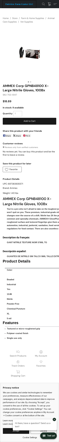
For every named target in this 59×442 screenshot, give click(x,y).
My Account (41, 355)
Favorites (41, 365)
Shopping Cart (18, 375)
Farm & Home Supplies (32, 18)
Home (6, 18)
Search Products (18, 355)
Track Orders (18, 365)
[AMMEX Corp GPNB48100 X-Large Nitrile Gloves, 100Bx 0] (29, 53)
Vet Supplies (26, 21)
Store (15, 18)
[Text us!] (48, 436)
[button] (19, 4)
